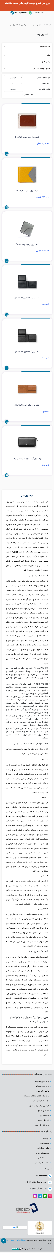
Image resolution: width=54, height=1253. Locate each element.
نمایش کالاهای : (44, 89)
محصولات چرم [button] (45, 46)
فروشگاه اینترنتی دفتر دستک (15, 1240)
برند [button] (48, 55)
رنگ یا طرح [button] (46, 62)
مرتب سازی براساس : (43, 77)
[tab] (27, 46)
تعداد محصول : (27, 95)
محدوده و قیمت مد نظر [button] (42, 68)
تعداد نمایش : (45, 83)
